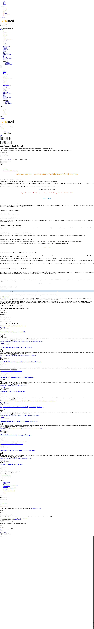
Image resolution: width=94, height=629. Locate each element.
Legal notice (5, 483)
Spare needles (5, 37)
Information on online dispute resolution (9, 488)
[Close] (1, 67)
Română (5, 13)
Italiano (4, 11)
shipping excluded (18, 519)
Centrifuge (4, 42)
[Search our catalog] (11, 24)
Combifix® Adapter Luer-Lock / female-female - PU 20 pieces (17, 450)
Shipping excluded (11, 159)
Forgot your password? (4, 529)
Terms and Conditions (6, 482)
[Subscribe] (11, 514)
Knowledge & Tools (8, 64)
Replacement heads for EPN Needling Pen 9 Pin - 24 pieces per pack (19, 421)
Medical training (7, 62)
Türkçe (4, 12)
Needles (4, 35)
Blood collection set (6, 38)
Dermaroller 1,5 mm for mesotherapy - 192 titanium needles (17, 377)
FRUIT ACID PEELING (7, 54)
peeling (4, 56)
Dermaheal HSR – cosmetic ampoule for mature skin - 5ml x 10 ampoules (20, 362)
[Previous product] (0, 135)
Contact (4, 2)
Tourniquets (5, 40)
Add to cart (15, 340)
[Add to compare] (1, 164)
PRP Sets (4, 72)
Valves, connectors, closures (7, 39)
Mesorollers (5, 51)
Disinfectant (5, 59)
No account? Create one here (5, 532)
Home (4, 1)
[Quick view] (4, 327)
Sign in (2, 118)
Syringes (4, 36)
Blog (3, 3)
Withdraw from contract (4, 520)
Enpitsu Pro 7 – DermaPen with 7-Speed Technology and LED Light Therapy (21, 407)
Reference (2, 154)
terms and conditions (7, 518)
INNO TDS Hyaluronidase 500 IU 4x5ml (11, 464)
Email (1, 525)
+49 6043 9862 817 (3, 503)
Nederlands (5, 15)
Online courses (7, 63)
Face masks (5, 57)
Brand (1, 296)
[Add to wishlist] (1, 163)
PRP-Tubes (5, 71)
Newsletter (4, 4)
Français (5, 9)
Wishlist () (3, 17)
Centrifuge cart (5, 44)
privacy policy (25, 518)
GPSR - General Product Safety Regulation (10, 170)
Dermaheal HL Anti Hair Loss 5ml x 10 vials (12, 391)
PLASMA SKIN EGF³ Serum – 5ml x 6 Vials (12, 332)
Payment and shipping (6, 486)
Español (4, 10)
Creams (4, 55)
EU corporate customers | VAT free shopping (10, 485)
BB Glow (4, 50)
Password (2, 527)
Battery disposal (5, 489)
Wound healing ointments (7, 58)
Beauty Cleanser (5, 53)
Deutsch (5, 7)
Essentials (4, 43)
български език (6, 14)
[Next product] (1, 135)
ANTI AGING (5, 60)
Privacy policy (5, 487)
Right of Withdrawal (6, 484)
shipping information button (36, 508)
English (4, 8)
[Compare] (3, 327)
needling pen (5, 47)
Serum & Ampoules (6, 49)
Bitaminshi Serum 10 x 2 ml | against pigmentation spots (16, 435)
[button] (5, 61)
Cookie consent (93, 624)
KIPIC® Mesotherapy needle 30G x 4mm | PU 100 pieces (16, 347)
